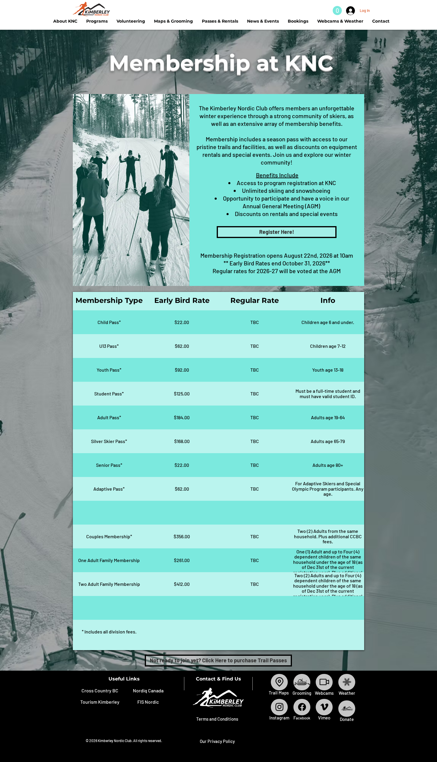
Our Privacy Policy (217, 741)
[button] (337, 10)
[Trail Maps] (279, 682)
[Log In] (349, 10)
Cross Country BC (99, 690)
